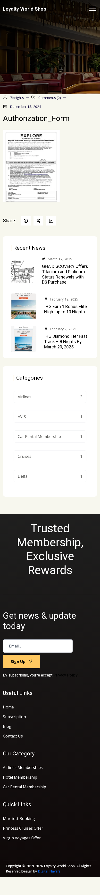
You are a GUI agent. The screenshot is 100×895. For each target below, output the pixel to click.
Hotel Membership (20, 777)
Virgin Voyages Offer (22, 838)
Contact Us (13, 736)
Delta (50, 476)
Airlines (50, 396)
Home (8, 707)
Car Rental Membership (50, 436)
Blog (7, 726)
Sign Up (18, 661)
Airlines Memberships (23, 767)
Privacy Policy (65, 675)
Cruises (50, 456)
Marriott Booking (19, 818)
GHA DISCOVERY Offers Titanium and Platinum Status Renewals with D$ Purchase (65, 274)
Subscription (14, 716)
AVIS (50, 416)
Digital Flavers (49, 871)
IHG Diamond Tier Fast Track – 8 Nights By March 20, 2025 (65, 341)
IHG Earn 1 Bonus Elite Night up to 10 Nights (65, 309)
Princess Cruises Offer (23, 828)
